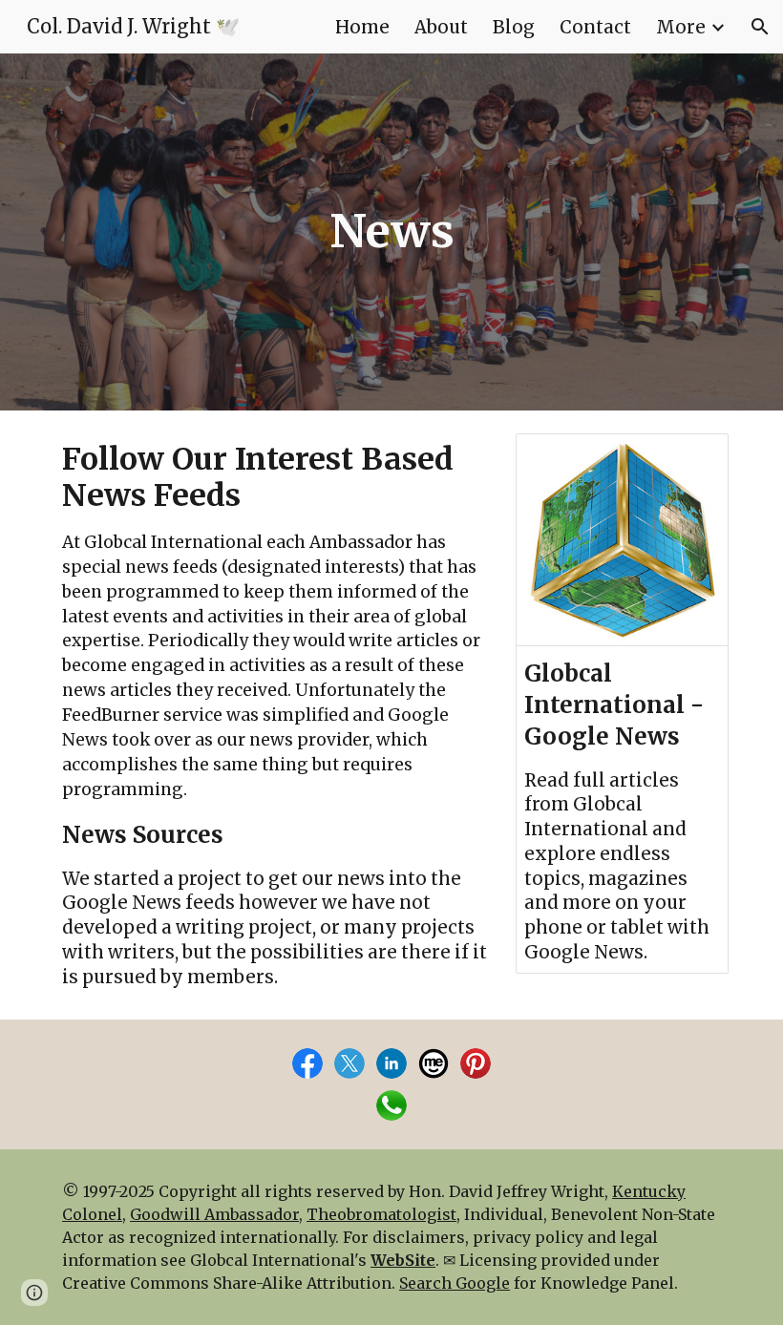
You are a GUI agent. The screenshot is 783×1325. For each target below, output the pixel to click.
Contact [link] (595, 27)
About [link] (441, 27)
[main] (391, 232)
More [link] (681, 27)
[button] (760, 27)
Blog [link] (514, 27)
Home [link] (362, 27)
